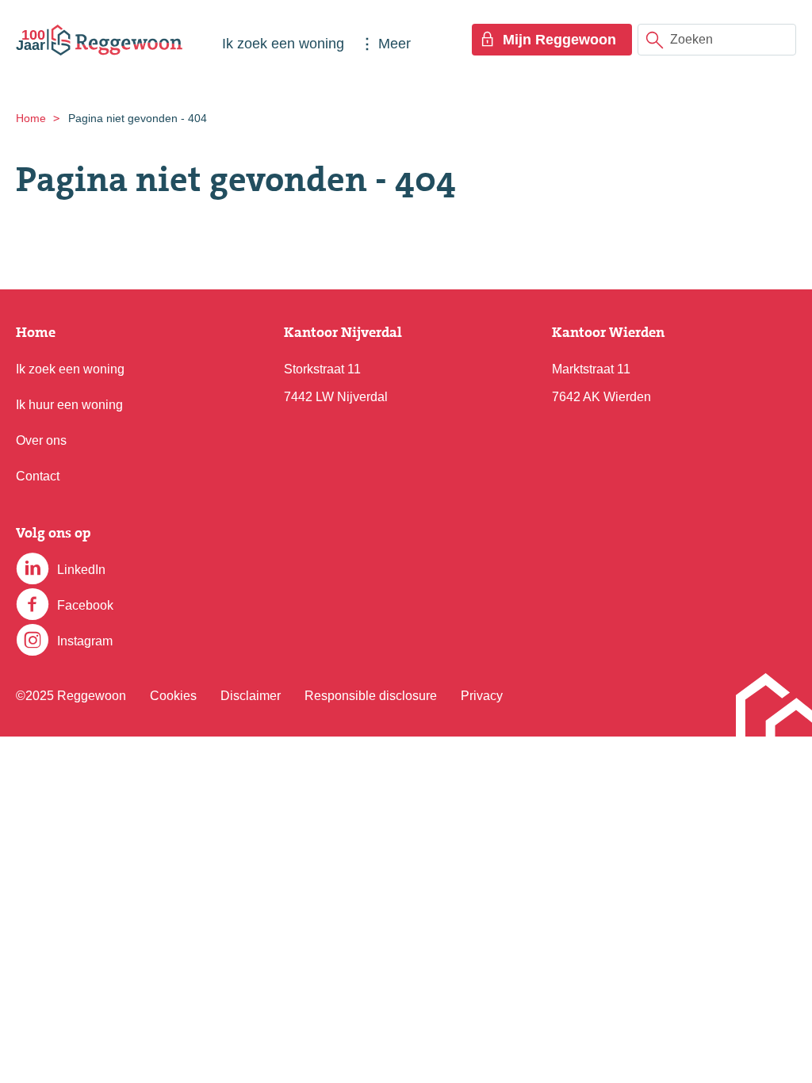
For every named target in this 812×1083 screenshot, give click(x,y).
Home (31, 118)
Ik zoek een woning (283, 44)
